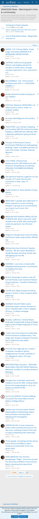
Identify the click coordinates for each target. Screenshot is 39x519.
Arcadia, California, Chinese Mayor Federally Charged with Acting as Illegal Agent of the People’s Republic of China (21, 322)
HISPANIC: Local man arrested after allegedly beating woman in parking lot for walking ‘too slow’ (21, 266)
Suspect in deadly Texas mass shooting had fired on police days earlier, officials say (21, 237)
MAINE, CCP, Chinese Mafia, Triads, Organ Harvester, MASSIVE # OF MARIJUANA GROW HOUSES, (19, 51)
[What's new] (32, 2)
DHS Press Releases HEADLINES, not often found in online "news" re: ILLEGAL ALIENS (20, 107)
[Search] (37, 2)
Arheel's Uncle (19, 32)
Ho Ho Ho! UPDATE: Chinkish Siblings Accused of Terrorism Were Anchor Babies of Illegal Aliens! (20, 398)
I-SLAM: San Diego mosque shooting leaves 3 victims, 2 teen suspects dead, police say (21, 293)
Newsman (8, 183)
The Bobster (8, 194)
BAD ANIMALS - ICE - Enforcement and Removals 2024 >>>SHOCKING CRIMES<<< (19, 83)
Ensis (6, 403)
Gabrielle (8, 120)
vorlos (7, 154)
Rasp (6, 99)
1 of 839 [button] (13, 472)
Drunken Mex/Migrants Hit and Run (20, 118)
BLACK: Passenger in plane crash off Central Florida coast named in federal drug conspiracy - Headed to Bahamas (21, 279)
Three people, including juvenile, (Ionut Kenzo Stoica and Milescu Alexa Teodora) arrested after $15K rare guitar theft (21, 444)
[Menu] (2, 2)
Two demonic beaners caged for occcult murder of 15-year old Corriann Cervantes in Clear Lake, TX (21, 179)
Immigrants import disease (17, 25)
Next (20, 472)
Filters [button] (34, 45)
